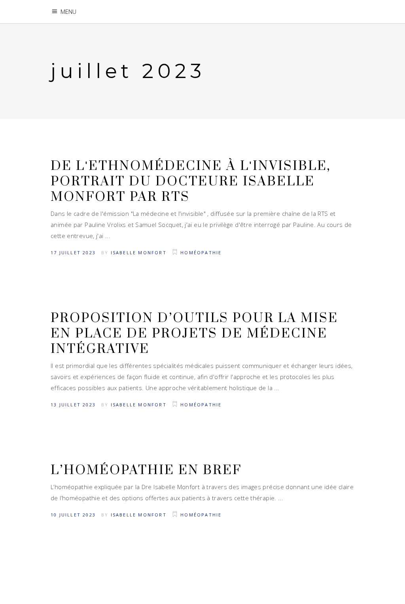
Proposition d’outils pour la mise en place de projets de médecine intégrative (194, 333)
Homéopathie (200, 252)
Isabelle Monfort (139, 252)
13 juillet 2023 (73, 405)
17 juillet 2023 (73, 252)
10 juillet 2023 (73, 515)
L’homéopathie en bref (146, 470)
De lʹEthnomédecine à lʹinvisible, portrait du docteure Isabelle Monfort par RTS (191, 181)
